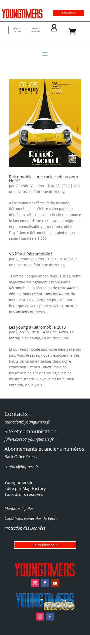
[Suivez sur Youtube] (55, 583)
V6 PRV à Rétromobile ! (30, 254)
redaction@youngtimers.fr (27, 422)
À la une (50, 332)
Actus (22, 191)
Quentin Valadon (30, 185)
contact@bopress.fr (21, 466)
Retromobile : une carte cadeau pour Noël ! (43, 179)
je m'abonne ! (69, 12)
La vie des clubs (55, 338)
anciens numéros (36, 29)
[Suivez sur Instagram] (35, 583)
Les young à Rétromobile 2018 (37, 327)
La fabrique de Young (47, 191)
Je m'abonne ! (45, 544)
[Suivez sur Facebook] (45, 583)
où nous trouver (17, 29)
